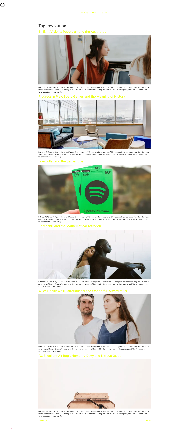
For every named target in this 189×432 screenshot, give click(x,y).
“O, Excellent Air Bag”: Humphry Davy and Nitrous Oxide (79, 356)
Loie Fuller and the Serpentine (60, 161)
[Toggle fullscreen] (5, 428)
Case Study (84, 13)
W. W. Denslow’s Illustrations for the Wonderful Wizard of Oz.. (83, 291)
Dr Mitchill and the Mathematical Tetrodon (69, 226)
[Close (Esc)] (13, 428)
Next (148, 420)
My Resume (105, 13)
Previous (42, 420)
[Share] (9, 428)
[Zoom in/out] (1, 428)
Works (94, 13)
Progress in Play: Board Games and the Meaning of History (81, 96)
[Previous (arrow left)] (1, 431)
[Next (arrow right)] (5, 431)
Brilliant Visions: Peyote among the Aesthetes (72, 32)
